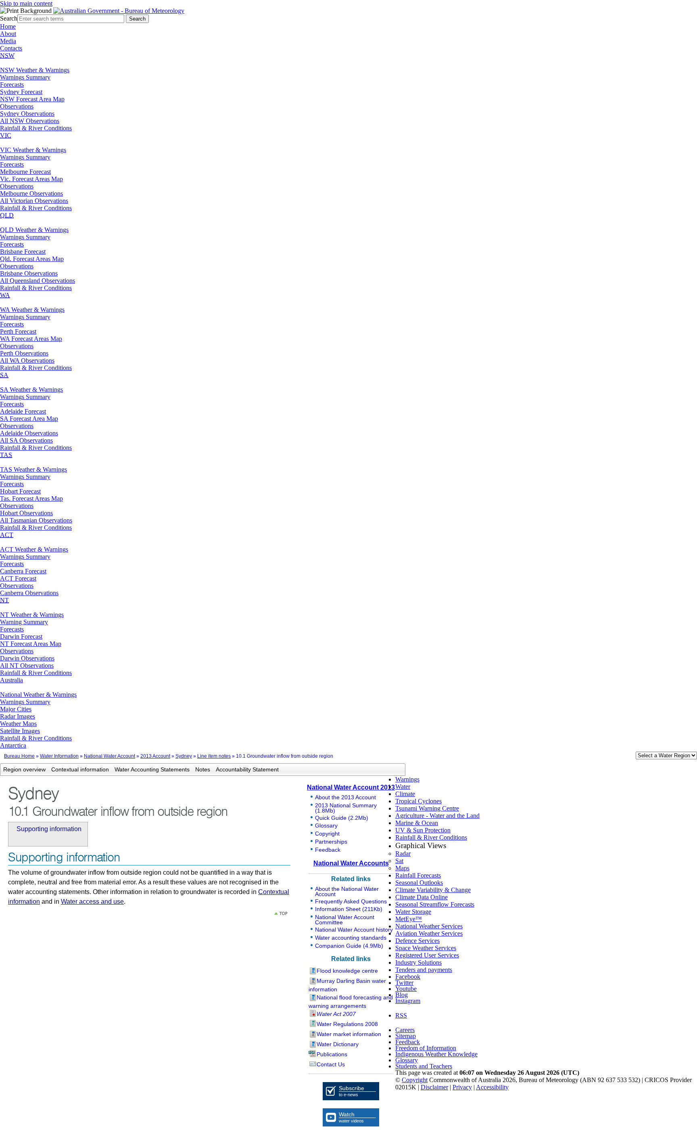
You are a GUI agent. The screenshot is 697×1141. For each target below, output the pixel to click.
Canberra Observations (29, 592)
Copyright (327, 833)
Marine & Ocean (416, 822)
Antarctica (13, 745)
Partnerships (331, 841)
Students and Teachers (423, 1066)
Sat (399, 860)
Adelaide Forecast (23, 411)
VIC (5, 135)
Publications (332, 1054)
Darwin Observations (27, 658)
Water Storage (413, 911)
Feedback (327, 849)
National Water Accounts (351, 863)
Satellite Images (20, 730)
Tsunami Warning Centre (427, 808)
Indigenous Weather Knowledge (436, 1054)
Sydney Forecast (21, 91)
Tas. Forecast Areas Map (31, 498)
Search (8, 18)
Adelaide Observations (29, 433)
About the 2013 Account (345, 797)
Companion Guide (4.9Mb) (349, 945)
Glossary (326, 825)
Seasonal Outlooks (419, 882)
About (8, 33)
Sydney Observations (27, 113)
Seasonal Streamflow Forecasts (434, 904)
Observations (16, 106)
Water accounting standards (350, 937)
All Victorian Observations (34, 200)
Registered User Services (427, 955)
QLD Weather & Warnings (34, 229)
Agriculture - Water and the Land (437, 815)
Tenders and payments (423, 969)
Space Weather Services (425, 948)
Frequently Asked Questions (351, 901)
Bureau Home (19, 756)
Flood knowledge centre (347, 971)
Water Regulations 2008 (347, 1024)
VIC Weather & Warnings (33, 149)
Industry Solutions (418, 962)
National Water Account (109, 756)
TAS (6, 454)
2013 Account (155, 756)
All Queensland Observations (37, 280)
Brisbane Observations (29, 273)
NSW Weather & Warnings (34, 70)
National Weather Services (429, 926)
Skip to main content (26, 3)
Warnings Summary (25, 77)
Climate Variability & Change (433, 889)
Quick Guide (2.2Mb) (341, 818)
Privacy (462, 1087)
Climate (405, 793)
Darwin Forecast (21, 636)
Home (8, 26)
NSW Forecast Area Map (32, 99)
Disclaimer (434, 1087)
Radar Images (17, 716)
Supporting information (49, 828)
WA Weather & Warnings (32, 309)
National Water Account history (354, 929)
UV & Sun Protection (423, 830)
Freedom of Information (425, 1048)
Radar (403, 853)
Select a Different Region (627, 757)
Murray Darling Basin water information (347, 985)
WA (5, 295)
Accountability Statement (247, 769)
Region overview (24, 769)
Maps (402, 868)
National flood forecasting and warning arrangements (351, 1001)
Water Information (59, 756)
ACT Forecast (18, 578)
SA (4, 375)
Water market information (349, 1034)
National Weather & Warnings (38, 694)
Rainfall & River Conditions (36, 128)
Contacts (11, 48)
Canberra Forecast (23, 571)
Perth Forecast (18, 331)
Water (402, 786)
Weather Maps (18, 723)
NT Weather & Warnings (32, 614)
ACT (6, 534)
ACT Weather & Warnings (34, 549)
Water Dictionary (338, 1044)
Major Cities (15, 709)
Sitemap (405, 1035)
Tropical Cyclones (418, 801)
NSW (7, 55)
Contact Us (331, 1064)
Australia (11, 680)
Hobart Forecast (20, 491)
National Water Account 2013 (351, 787)
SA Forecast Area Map (29, 418)
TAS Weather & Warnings (33, 469)
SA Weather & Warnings (31, 389)
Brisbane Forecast (23, 251)
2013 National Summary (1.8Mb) (346, 808)
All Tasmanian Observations (36, 520)
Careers (405, 1029)
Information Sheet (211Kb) (348, 909)
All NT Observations (27, 665)
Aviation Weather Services (429, 933)
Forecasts (12, 84)
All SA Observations (26, 440)
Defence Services (417, 940)
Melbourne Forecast (25, 171)
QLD (7, 215)
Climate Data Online (421, 897)
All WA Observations (27, 360)
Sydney (183, 756)
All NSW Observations (29, 120)
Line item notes (214, 756)
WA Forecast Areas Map (31, 338)
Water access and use (92, 901)
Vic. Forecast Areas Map (31, 179)
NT (4, 600)
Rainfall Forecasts (418, 875)
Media (8, 41)
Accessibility (492, 1087)
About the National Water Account (347, 891)
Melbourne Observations (31, 193)
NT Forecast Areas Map (30, 643)
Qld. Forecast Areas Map (32, 258)
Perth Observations (24, 353)
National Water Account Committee (344, 920)
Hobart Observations (26, 513)
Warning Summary (24, 622)
